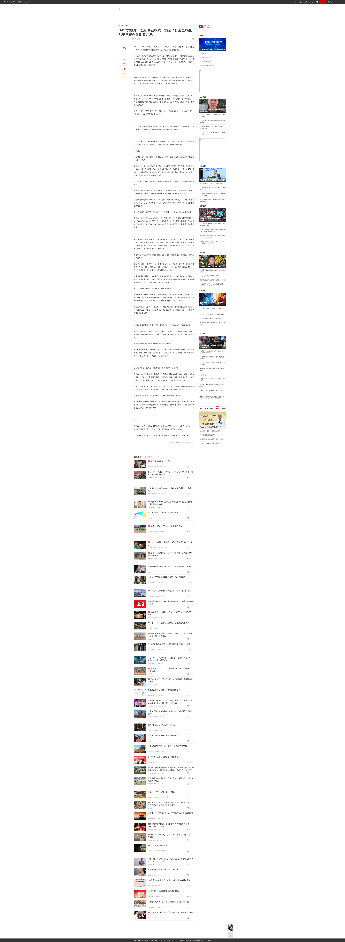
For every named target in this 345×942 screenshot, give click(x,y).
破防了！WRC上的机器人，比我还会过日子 (212, 183)
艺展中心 (190, 47)
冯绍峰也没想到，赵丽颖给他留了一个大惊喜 (213, 280)
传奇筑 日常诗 (204, 53)
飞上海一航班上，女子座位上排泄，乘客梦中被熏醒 (168, 902)
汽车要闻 (202, 333)
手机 (206, 408)
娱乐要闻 (202, 252)
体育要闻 (202, 206)
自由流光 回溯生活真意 (206, 65)
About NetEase (153, 940)
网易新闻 (206, 25)
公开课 (223, 408)
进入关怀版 (27, 2)
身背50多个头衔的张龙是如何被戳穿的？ (164, 757)
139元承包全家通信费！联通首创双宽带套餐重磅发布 (169, 880)
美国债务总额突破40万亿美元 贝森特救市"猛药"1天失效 (170, 566)
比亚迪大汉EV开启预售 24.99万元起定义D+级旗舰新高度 (170, 813)
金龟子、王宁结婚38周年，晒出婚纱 (210, 276)
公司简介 (160, 940)
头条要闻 (202, 97)
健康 (217, 408)
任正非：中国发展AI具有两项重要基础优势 (212, 314)
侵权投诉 (209, 940)
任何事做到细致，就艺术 (161, 461)
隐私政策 (182, 940)
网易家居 (126, 25)
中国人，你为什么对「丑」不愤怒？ (162, 792)
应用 (14, 2)
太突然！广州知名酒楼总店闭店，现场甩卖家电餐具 (168, 623)
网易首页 (9, 2)
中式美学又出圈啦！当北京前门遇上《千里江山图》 (171, 591)
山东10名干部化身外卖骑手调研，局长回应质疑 (167, 577)
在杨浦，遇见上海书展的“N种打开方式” (163, 735)
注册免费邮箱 (330, 2)
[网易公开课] (301, 2)
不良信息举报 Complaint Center (192, 940)
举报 (193, 39)
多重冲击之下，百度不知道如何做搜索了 (164, 690)
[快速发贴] (124, 48)
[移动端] (295, 2)
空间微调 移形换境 (205, 61)
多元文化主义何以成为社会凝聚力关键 (163, 512)
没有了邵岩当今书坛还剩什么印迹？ (162, 725)
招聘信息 (171, 940)
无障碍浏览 (20, 2)
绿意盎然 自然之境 (205, 57)
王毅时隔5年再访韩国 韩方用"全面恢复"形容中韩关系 (169, 644)
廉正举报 (203, 940)
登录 (323, 2)
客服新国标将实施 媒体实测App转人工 (163, 870)
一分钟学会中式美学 (159, 845)
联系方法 (166, 940)
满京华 (180, 47)
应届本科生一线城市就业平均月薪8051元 (164, 891)
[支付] (312, 2)
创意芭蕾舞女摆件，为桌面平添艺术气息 (167, 526)
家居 (201, 35)
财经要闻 (202, 166)
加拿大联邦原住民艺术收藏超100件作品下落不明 (167, 746)
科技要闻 (202, 291)
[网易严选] (307, 2)
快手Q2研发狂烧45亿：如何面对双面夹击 (212, 318)
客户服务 (176, 940)
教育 (211, 408)
